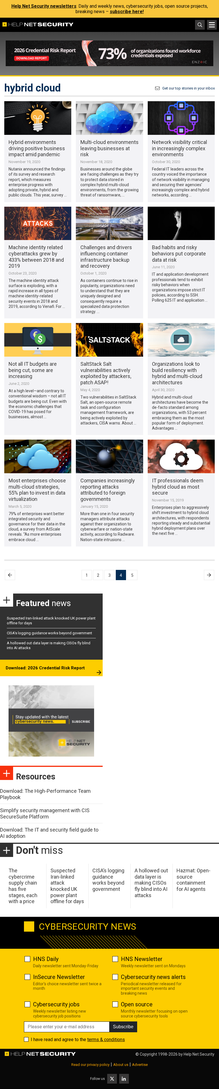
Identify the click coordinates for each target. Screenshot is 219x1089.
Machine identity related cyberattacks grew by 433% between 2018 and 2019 (36, 256)
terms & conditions (106, 1039)
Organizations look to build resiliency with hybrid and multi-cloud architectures (177, 373)
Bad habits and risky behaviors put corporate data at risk (179, 253)
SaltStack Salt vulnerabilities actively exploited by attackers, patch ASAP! (105, 373)
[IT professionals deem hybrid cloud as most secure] (181, 456)
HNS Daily (45, 959)
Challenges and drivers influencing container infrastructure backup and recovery (106, 256)
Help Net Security (199, 1054)
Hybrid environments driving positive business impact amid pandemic (37, 148)
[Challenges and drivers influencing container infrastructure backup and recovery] (109, 223)
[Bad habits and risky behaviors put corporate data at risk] (181, 223)
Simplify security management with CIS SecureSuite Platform (45, 813)
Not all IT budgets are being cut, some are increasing (33, 370)
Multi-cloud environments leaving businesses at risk (109, 148)
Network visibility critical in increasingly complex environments (179, 148)
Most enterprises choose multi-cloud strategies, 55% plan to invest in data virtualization (37, 490)
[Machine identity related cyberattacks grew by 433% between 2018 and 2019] (37, 223)
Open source (137, 1004)
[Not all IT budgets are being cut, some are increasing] (37, 340)
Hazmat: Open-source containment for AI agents (193, 879)
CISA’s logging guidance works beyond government (49, 633)
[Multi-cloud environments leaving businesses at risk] (109, 118)
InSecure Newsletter (59, 977)
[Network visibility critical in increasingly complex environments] (181, 118)
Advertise (140, 1064)
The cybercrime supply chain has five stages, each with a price (23, 885)
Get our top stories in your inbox (188, 88)
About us (120, 1064)
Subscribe (123, 1026)
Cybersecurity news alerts (153, 977)
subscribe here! (127, 11)
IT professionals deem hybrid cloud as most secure (177, 487)
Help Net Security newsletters (43, 6)
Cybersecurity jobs (56, 1004)
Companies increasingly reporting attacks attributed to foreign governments (107, 490)
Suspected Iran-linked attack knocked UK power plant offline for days (67, 885)
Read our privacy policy (90, 1064)
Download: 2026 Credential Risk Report (45, 668)
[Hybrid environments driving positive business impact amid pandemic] (37, 118)
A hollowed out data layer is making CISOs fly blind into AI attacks (151, 882)
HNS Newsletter (142, 959)
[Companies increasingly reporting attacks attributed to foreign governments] (109, 456)
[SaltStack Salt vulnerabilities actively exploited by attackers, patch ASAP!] (109, 340)
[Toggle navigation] (212, 25)
